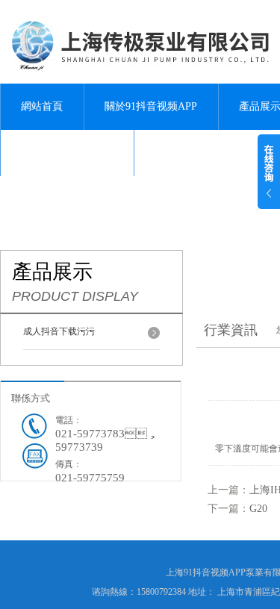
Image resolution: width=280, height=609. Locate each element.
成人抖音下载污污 (59, 331)
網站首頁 (42, 106)
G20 (258, 508)
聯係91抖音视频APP (67, 152)
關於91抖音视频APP (151, 106)
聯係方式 (30, 398)
